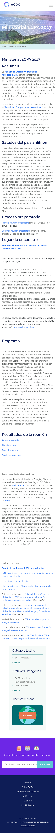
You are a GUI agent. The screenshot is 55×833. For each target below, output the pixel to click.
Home (27, 782)
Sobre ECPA (28, 787)
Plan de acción (9, 445)
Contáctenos (27, 805)
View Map (27, 716)
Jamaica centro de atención (16, 581)
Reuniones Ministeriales (27, 791)
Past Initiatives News (25, 682)
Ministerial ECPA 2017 (17, 47)
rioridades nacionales (13, 455)
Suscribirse (45, 764)
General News (21, 685)
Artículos (27, 796)
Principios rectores (10, 450)
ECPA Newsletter (23, 658)
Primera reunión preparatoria (15, 223)
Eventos (28, 800)
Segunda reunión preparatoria (16, 231)
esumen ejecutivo (11, 440)
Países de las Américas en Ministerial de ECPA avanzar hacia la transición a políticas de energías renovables (25, 597)
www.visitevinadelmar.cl (25, 327)
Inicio (4, 47)
